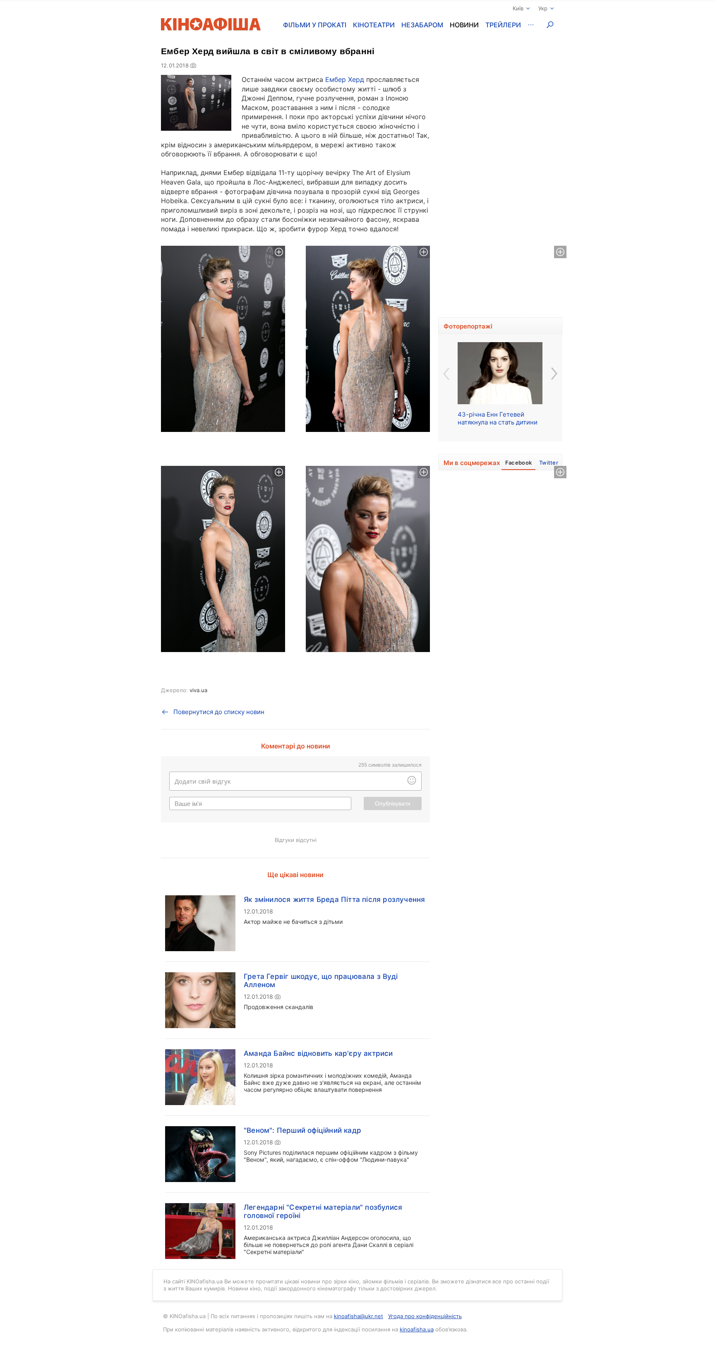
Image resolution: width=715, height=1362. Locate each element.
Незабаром (422, 25)
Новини (464, 25)
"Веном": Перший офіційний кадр (302, 1130)
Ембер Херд (344, 79)
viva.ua (198, 690)
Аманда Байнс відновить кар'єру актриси (318, 1053)
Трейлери (503, 25)
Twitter (548, 462)
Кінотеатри (374, 25)
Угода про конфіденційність (425, 1316)
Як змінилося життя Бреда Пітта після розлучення (334, 899)
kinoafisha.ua (417, 1329)
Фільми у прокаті (314, 25)
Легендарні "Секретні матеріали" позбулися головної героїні (323, 1211)
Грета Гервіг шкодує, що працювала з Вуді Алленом (321, 980)
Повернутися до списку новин (218, 712)
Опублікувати (392, 803)
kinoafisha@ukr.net (358, 1316)
